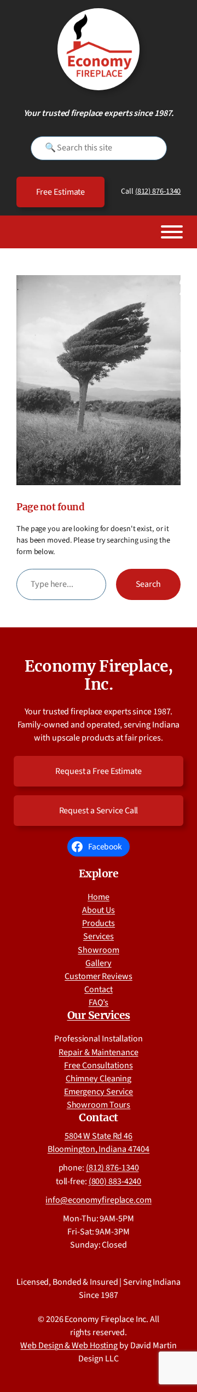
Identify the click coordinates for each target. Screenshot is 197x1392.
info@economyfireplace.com (98, 1200)
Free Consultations (98, 1065)
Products (98, 923)
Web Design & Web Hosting (69, 1345)
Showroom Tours (99, 1105)
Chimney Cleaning (98, 1079)
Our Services (98, 1015)
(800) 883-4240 (115, 1181)
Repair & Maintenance (98, 1052)
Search (148, 584)
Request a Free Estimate (98, 771)
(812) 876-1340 (158, 191)
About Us (98, 910)
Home (98, 897)
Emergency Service (98, 1092)
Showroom (98, 950)
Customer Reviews (98, 976)
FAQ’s (99, 1003)
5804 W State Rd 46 (98, 1136)
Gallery (98, 963)
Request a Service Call (98, 811)
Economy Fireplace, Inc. (98, 675)
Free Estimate (60, 192)
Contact (98, 989)
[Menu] (172, 231)
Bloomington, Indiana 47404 (98, 1149)
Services (98, 936)
